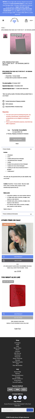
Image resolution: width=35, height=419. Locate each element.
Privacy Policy (17, 380)
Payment (17, 373)
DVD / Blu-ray (17, 353)
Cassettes (17, 351)
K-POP (17, 344)
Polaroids (17, 360)
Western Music (17, 348)
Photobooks (17, 355)
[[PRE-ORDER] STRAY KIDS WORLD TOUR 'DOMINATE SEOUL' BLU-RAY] (17, 295)
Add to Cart (18, 260)
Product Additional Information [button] (10, 214)
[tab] (17, 149)
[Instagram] (20, 397)
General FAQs (17, 372)
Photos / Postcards (17, 358)
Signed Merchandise (17, 362)
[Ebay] (10, 397)
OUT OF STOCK (17, 139)
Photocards (17, 357)
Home (2, 28)
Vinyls (17, 363)
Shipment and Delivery (17, 375)
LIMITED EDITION (9, 224)
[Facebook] (15, 397)
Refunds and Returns (17, 378)
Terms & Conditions (17, 382)
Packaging (17, 377)
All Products (17, 343)
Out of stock (8, 282)
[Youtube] (25, 397)
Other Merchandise (17, 365)
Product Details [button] (6, 149)
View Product (18, 256)
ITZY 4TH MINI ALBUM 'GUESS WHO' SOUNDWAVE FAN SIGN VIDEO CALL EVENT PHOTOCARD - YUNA (17, 266)
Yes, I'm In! (29, 410)
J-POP (17, 346)
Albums (17, 349)
